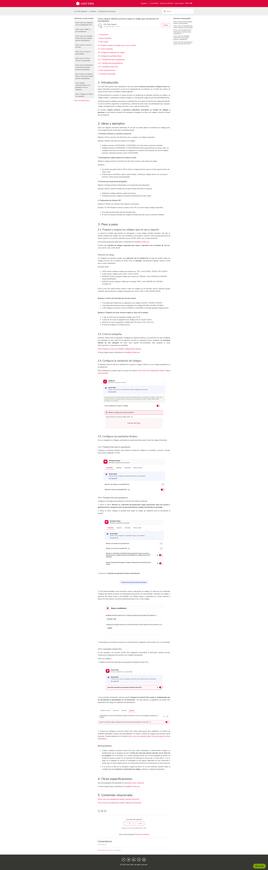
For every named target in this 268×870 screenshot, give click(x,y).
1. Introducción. (103, 35)
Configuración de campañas (106, 11)
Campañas (92, 11)
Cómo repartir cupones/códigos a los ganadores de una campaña (82, 86)
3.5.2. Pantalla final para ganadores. (110, 63)
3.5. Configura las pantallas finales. (110, 56)
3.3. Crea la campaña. (105, 49)
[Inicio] (85, 3)
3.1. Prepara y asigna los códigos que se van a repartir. (117, 45)
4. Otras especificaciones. (107, 70)
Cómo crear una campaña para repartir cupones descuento (182, 43)
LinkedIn (105, 811)
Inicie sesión (101, 850)
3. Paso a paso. (103, 42)
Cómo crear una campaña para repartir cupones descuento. (119, 799)
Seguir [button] (166, 25)
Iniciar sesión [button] (179, 3)
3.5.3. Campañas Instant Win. (108, 67)
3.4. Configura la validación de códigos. (111, 52)
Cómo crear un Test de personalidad (83, 53)
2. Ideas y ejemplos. (105, 38)
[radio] (128, 824)
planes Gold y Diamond (135, 783)
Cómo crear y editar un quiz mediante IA (83, 30)
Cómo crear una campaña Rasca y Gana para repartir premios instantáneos (84, 76)
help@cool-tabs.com (142, 242)
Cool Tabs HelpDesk (80, 11)
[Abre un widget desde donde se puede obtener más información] (259, 866)
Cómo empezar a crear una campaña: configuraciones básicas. (119, 349)
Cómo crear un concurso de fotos (83, 46)
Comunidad (154, 3)
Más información (81, 101)
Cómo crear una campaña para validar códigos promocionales (183, 27)
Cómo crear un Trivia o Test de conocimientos (82, 59)
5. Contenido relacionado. (107, 74)
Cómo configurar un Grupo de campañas (84, 95)
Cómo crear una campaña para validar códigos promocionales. (120, 803)
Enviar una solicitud (166, 3)
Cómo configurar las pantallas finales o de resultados (182, 22)
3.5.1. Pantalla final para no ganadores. (111, 60)
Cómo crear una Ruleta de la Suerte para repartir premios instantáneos (84, 67)
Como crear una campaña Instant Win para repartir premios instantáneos (83, 38)
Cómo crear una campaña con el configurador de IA (83, 24)
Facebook (99, 811)
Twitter (102, 811)
